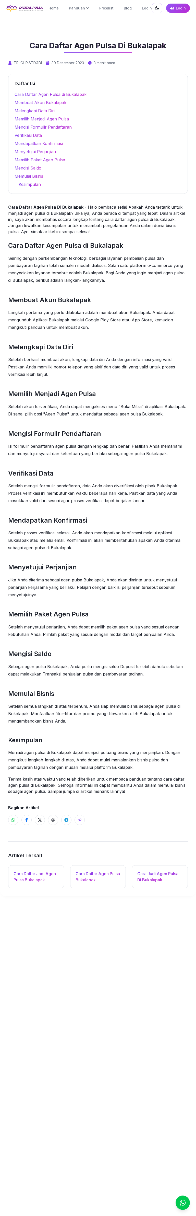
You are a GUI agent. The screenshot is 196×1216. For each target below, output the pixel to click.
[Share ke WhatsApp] (13, 820)
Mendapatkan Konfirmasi (39, 143)
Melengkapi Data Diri (35, 110)
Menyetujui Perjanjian (35, 151)
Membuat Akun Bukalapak (40, 102)
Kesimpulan (30, 184)
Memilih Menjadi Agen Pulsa (42, 118)
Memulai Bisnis (29, 176)
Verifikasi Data (28, 135)
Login (147, 8)
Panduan (77, 8)
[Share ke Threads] (53, 820)
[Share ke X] (40, 820)
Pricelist (106, 8)
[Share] (80, 820)
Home (53, 8)
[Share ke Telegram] (66, 820)
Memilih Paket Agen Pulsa (40, 159)
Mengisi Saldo (28, 168)
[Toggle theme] (157, 8)
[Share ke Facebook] (26, 820)
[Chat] (183, 1203)
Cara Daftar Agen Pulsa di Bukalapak (51, 94)
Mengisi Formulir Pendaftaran (43, 127)
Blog (128, 8)
